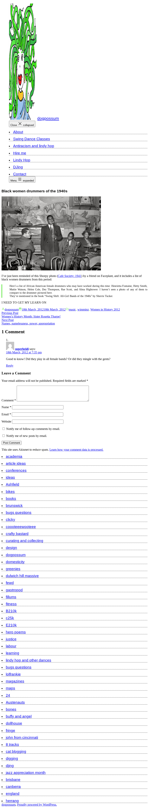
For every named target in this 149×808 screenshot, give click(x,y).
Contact (19, 174)
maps (10, 688)
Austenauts (15, 702)
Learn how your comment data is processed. (76, 449)
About (18, 132)
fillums (11, 597)
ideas (10, 477)
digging (12, 758)
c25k (10, 618)
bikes (10, 491)
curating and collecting (24, 541)
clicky (10, 519)
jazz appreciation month (26, 773)
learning (12, 653)
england (12, 794)
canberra (13, 787)
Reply (9, 365)
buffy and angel (19, 716)
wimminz (83, 309)
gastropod (14, 590)
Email (6, 414)
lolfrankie (13, 674)
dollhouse (14, 723)
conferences (16, 470)
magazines (15, 681)
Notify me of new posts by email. (26, 435)
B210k (11, 611)
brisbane (13, 780)
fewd (10, 583)
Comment (9, 400)
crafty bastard (17, 534)
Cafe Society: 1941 (69, 276)
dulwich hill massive (22, 576)
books (11, 498)
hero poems (16, 632)
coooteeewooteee (21, 527)
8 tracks (12, 744)
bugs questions (18, 512)
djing (10, 766)
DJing (18, 167)
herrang (12, 801)
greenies (13, 569)
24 (8, 695)
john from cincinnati (22, 737)
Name (6, 407)
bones (11, 709)
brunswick (14, 505)
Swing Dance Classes (31, 139)
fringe (10, 730)
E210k (11, 625)
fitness (11, 604)
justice (11, 639)
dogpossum (48, 118)
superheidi (22, 349)
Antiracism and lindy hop (33, 146)
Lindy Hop (21, 160)
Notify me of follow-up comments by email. (33, 428)
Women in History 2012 (105, 309)
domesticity (15, 562)
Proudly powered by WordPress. (37, 804)
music (72, 309)
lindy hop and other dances (28, 660)
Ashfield (12, 484)
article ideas (16, 463)
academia (14, 456)
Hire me (19, 153)
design (11, 548)
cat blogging (16, 751)
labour (11, 646)
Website (6, 421)
